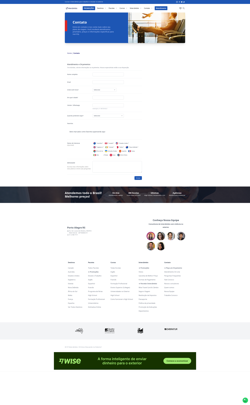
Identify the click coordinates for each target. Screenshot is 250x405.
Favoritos (70, 123)
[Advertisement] (125, 389)
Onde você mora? (73, 90)
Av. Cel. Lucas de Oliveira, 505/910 (80, 231)
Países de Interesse (73, 144)
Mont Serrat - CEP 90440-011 (78, 233)
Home (69, 53)
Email (69, 82)
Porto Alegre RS (76, 227)
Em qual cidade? (72, 97)
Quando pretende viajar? (75, 116)
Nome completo (72, 74)
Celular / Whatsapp (73, 105)
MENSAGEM (79, 166)
